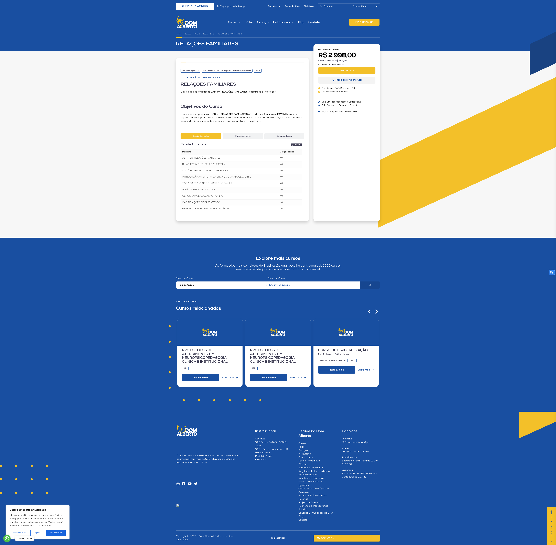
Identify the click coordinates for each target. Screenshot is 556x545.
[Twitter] (195, 484)
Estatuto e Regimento (310, 468)
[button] (296, 144)
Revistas (303, 499)
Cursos (187, 34)
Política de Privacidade (310, 482)
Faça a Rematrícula (309, 461)
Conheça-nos (305, 457)
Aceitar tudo (56, 533)
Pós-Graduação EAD (204, 34)
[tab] (201, 136)
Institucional (304, 454)
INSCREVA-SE (364, 22)
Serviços (263, 22)
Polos (249, 22)
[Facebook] (183, 484)
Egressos (303, 485)
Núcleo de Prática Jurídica (312, 495)
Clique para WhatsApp (232, 6)
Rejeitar (37, 533)
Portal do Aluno (292, 6)
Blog (301, 22)
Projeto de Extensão (309, 502)
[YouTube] (190, 484)
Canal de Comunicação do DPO (315, 513)
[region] (38, 522)
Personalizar (19, 533)
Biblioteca (309, 6)
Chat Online (327, 538)
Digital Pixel (278, 538)
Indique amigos (196, 6)
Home (178, 34)
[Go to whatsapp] (7, 538)
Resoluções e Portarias (311, 478)
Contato (314, 22)
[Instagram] (178, 484)
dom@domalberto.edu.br (356, 451)
